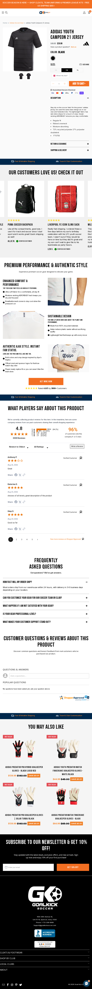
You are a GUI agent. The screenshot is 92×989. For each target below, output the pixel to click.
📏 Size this (48, 963)
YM (67, 70)
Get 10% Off (73, 867)
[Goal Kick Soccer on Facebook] (8, 984)
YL (78, 70)
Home (5, 23)
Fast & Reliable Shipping (10, 161)
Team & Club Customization (56, 161)
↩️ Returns (48, 969)
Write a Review (77, 446)
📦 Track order (80, 963)
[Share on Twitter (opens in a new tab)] (20, 475)
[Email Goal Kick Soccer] (3, 984)
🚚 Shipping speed (63, 963)
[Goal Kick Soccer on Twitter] (21, 984)
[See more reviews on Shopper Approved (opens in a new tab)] (24, 475)
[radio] (46, 429)
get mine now (46, 381)
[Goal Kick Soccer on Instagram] (12, 984)
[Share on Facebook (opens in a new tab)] (15, 475)
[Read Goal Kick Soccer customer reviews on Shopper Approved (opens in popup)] (44, 944)
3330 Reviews (21, 438)
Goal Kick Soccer (81, 984)
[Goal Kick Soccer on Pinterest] (16, 984)
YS (56, 70)
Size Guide (86, 64)
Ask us (73, 47)
